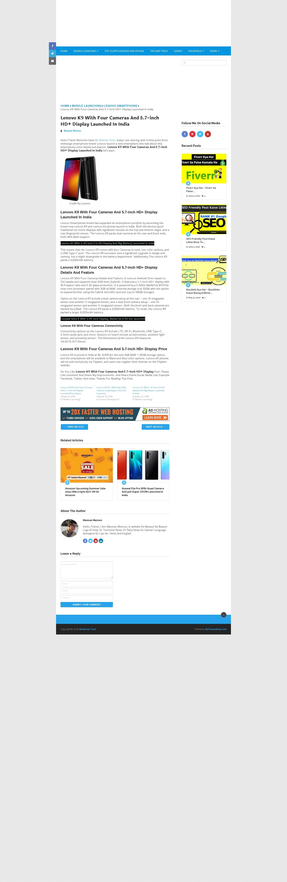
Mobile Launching (85, 51)
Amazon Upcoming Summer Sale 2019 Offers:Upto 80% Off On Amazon (85, 492)
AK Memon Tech (105, 140)
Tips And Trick (159, 51)
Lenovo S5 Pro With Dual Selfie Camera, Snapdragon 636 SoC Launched (111, 390)
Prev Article (75, 426)
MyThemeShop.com (215, 629)
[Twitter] (200, 134)
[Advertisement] (143, 23)
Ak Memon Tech (87, 629)
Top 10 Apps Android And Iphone (124, 51)
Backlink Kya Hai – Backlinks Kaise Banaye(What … (203, 291)
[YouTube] (208, 134)
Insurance (195, 51)
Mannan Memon (72, 130)
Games (178, 51)
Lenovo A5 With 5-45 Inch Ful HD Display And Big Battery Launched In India (148, 390)
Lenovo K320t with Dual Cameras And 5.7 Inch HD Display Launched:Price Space (76, 390)
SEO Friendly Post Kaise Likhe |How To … (200, 240)
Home (64, 51)
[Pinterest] (192, 134)
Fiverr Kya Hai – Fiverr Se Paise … (201, 190)
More (213, 51)
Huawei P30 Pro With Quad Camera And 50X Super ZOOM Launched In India (143, 492)
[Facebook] (185, 134)
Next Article (154, 426)
